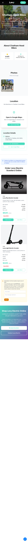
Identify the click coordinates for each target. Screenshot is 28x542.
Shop (23, 2)
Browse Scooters (14, 328)
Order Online (8, 219)
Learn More (19, 219)
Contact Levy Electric (14, 333)
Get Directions (15, 143)
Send (6, 299)
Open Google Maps (15, 124)
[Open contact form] (25, 539)
